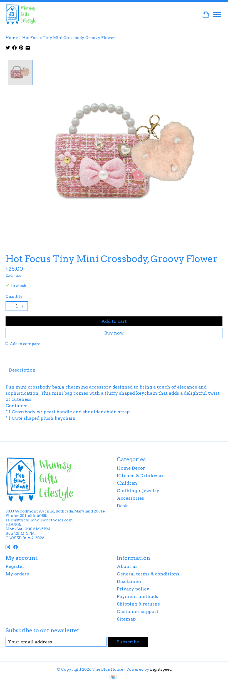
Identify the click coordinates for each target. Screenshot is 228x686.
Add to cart (114, 321)
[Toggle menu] (216, 14)
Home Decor (131, 468)
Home (12, 37)
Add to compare (25, 343)
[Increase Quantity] (22, 306)
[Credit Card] (113, 677)
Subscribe (128, 642)
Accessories (130, 498)
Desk (122, 505)
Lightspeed (161, 669)
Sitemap (126, 619)
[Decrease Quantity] (10, 306)
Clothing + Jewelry (138, 490)
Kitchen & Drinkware (141, 475)
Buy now (114, 333)
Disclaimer (129, 581)
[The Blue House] (21, 14)
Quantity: (14, 296)
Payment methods (137, 596)
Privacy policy (133, 589)
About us (127, 566)
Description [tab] (22, 370)
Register (15, 566)
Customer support (137, 611)
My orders (17, 574)
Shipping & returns (138, 604)
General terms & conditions (148, 574)
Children (127, 483)
